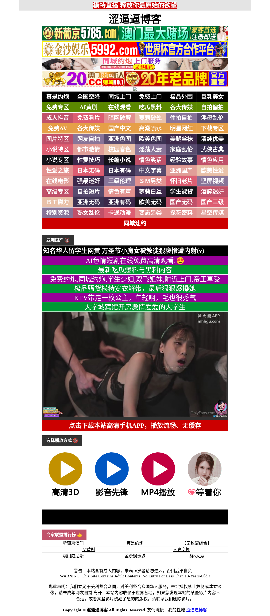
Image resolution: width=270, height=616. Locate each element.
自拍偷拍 (212, 107)
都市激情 (88, 149)
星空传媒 (212, 213)
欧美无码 (150, 202)
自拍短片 (88, 192)
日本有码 (119, 170)
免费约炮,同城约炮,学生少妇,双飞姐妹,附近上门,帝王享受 (135, 279)
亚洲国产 (181, 170)
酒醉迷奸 (212, 192)
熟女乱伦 (88, 213)
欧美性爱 (212, 170)
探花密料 (181, 213)
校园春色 (119, 149)
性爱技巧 (88, 160)
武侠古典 (212, 149)
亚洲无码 (88, 202)
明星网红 (181, 128)
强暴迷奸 (88, 181)
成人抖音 (57, 118)
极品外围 (181, 97)
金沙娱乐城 (135, 556)
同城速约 (135, 223)
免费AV (57, 128)
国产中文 (119, 128)
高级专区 (57, 192)
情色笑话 (150, 160)
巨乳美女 (212, 97)
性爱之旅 (57, 170)
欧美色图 (150, 139)
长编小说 (119, 160)
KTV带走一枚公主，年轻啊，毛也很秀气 (135, 298)
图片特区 (57, 139)
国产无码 (181, 202)
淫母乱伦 (212, 118)
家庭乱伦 (181, 149)
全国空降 (88, 97)
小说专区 (57, 160)
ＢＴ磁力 (57, 202)
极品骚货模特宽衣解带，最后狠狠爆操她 (135, 288)
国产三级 (212, 202)
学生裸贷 (181, 192)
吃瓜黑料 (150, 107)
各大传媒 (181, 107)
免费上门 (150, 97)
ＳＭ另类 (150, 181)
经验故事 (181, 160)
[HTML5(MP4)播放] (158, 496)
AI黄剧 (88, 107)
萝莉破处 (150, 118)
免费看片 (88, 118)
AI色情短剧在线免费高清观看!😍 (135, 260)
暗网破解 (119, 118)
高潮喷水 (150, 128)
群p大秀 (196, 556)
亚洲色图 (119, 139)
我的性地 (176, 610)
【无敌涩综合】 (197, 543)
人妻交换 (181, 549)
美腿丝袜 (181, 139)
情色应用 (212, 160)
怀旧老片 (181, 181)
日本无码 (88, 170)
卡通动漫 (119, 213)
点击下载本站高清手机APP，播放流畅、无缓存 (135, 425)
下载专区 (212, 128)
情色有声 (119, 192)
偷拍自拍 (181, 118)
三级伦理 (119, 181)
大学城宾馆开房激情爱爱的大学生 (135, 307)
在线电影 (57, 181)
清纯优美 (212, 139)
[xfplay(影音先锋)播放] (112, 496)
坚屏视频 (212, 181)
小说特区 (57, 149)
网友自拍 (88, 139)
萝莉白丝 (150, 192)
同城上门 (119, 97)
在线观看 (119, 107)
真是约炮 (57, 97)
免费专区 (57, 107)
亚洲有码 (119, 202)
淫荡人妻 (150, 149)
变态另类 (150, 213)
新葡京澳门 (73, 543)
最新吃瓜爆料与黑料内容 (135, 270)
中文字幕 (150, 170)
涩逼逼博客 (135, 19)
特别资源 (57, 213)
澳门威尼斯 (73, 556)
